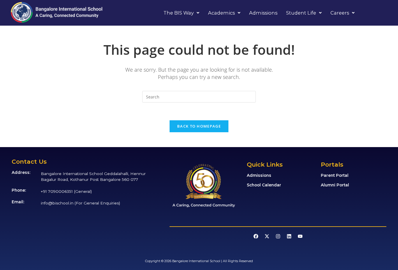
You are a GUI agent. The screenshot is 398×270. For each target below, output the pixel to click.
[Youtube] (300, 236)
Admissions (263, 13)
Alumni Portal (335, 185)
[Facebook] (256, 236)
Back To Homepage (199, 126)
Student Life (301, 13)
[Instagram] (278, 236)
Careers (339, 13)
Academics (221, 13)
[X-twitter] (267, 236)
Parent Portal (334, 175)
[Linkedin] (289, 236)
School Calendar (264, 185)
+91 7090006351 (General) (66, 191)
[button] (181, 13)
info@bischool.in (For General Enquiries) (80, 203)
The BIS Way (178, 13)
